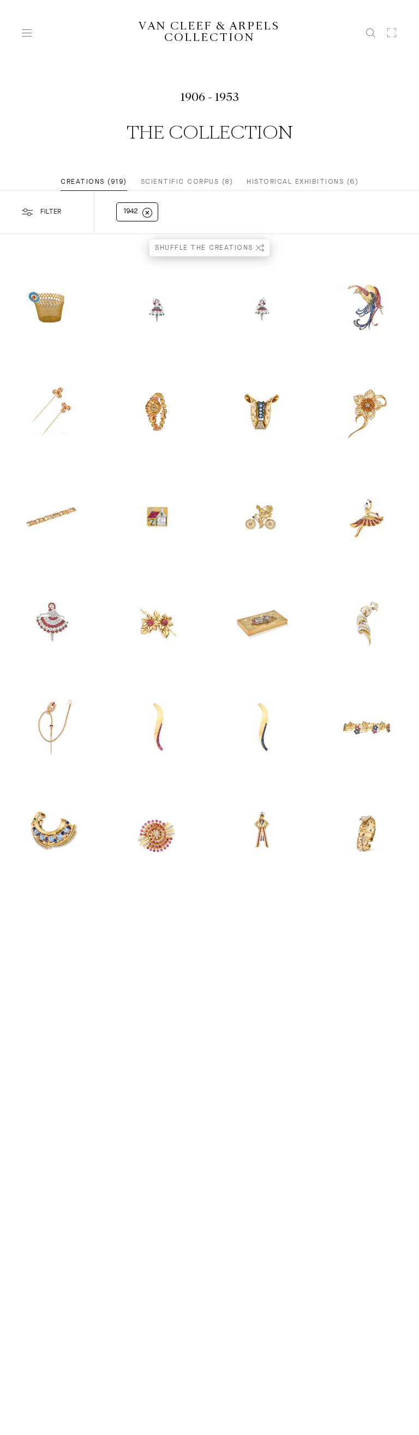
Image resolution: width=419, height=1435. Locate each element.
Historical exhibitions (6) (302, 181)
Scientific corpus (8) (187, 181)
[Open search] (371, 33)
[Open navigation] (26, 33)
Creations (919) (94, 181)
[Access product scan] (392, 33)
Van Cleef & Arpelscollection (209, 32)
